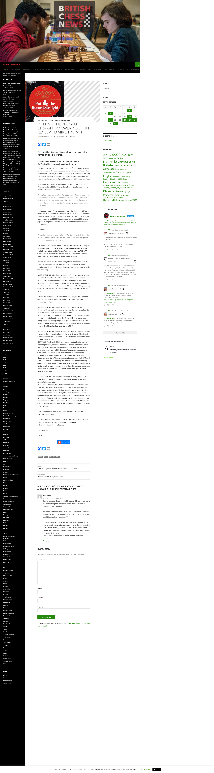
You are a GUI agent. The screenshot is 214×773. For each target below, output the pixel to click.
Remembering (111, 194)
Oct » (135, 126)
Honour (5, 525)
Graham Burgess (8, 509)
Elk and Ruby (7, 466)
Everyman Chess (119, 176)
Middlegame (118, 185)
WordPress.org (7, 683)
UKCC (134, 200)
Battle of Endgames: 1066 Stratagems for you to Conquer (57, 467)
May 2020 (6, 297)
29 (115, 123)
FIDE (4, 491)
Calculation (6, 418)
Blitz (4, 405)
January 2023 (7, 212)
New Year (6, 562)
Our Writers (98, 70)
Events (5, 477)
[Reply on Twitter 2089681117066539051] (105, 326)
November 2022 (8, 217)
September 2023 (8, 204)
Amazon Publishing (9, 381)
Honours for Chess (84, 70)
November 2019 (8, 313)
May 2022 (6, 233)
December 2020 (8, 279)
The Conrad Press (8, 632)
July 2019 (6, 324)
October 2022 (7, 220)
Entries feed (6, 678)
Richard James (7, 610)
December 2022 (8, 214)
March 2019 (7, 335)
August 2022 (7, 225)
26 (135, 120)
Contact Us (58, 70)
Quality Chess (129, 192)
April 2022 (6, 236)
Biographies (16, 70)
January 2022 (7, 244)
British (107, 165)
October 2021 (7, 252)
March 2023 (7, 206)
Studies (116, 197)
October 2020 (7, 284)
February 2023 (7, 209)
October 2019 (7, 316)
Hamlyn (5, 512)
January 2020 (7, 308)
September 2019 (8, 319)
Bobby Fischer (7, 408)
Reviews (124, 194)
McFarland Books (108, 185)
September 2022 (8, 222)
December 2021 (8, 247)
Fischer (128, 176)
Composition (7, 448)
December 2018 (8, 337)
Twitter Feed (135, 70)
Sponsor (5, 621)
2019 (110, 155)
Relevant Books (123, 70)
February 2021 (7, 273)
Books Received (8, 413)
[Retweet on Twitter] (109, 230)
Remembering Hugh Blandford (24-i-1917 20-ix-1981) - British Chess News (12, 140)
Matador (5, 541)
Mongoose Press (8, 554)
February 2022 (7, 241)
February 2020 (7, 305)
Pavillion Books (7, 575)
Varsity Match (7, 658)
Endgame (128, 173)
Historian (6, 520)
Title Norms (6, 637)
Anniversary (6, 384)
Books (132, 161)
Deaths (119, 172)
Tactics (121, 198)
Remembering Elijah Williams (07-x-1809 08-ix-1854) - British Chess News (11, 176)
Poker (5, 583)
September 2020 (8, 287)
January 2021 (7, 276)
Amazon (5, 378)
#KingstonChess (109, 293)
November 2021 (8, 249)
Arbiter (113, 158)
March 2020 (7, 303)
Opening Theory (110, 187)
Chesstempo (107, 140)
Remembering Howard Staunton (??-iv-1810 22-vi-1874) (11, 182)
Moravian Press (7, 557)
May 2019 (6, 329)
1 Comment (72, 136)
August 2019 (7, 321)
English (108, 176)
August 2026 (7, 196)
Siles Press (6, 618)
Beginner (6, 397)
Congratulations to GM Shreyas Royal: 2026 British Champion (11, 112)
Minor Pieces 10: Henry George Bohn (50, 475)
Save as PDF (65, 442)
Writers (5, 664)
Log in (5, 675)
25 (130, 120)
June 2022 (6, 231)
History (108, 182)
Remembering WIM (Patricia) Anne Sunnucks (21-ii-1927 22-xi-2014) (11, 146)
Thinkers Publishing (111, 200)
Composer (108, 168)
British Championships (123, 165)
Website (40, 607)
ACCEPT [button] (156, 769)
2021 (39, 120)
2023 (105, 158)
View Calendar (108, 357)
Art (4, 389)
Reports (5, 605)
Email (40, 598)
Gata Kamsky (7, 504)
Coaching (6, 442)
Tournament (123, 200)
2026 (109, 158)
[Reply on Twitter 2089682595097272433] (105, 305)
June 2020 (6, 295)
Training (129, 200)
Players (5, 581)
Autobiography (7, 392)
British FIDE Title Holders (43, 70)
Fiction (5, 485)
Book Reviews (27, 70)
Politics (5, 586)
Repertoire (6, 602)
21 (110, 120)
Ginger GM (6, 507)
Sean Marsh (112, 233)
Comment (41, 560)
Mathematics (7, 543)
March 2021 (7, 271)
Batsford (5, 394)
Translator (6, 648)
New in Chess (128, 185)
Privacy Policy (110, 70)
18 (130, 117)
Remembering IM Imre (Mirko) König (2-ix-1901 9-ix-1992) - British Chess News (12, 164)
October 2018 (7, 340)
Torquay (5, 640)
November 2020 (8, 281)
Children (5, 434)
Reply (47, 541)
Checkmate (6, 424)
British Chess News (12, 64)
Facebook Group (70, 70)
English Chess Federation (50, 120)
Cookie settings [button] (144, 769)
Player (107, 191)
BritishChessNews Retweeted (119, 230)
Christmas (6, 437)
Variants (5, 656)
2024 (4, 368)
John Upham (60, 136)
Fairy (4, 483)
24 (125, 120)
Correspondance (120, 169)
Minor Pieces (7, 551)
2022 (130, 155)
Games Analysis (7, 499)
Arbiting (5, 386)
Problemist (118, 191)
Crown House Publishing (10, 456)
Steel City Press (7, 624)
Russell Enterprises (108, 198)
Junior (5, 533)
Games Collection (8, 501)
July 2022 (6, 228)
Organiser (121, 188)
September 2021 (8, 255)
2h (120, 289)
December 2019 (8, 311)
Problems (6, 592)
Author (120, 158)
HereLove (6, 517)
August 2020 (7, 289)
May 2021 (6, 265)
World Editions (7, 661)
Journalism (124, 183)
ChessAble (6, 429)
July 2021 (6, 260)
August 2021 (7, 257)
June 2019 (6, 327)
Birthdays (123, 161)
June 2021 (6, 263)
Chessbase (6, 432)
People (128, 187)
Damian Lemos (7, 458)
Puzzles (5, 594)
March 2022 (7, 239)
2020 (116, 155)
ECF (46, 456)
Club (4, 440)
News (5, 565)
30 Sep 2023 (121, 233)
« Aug (105, 126)
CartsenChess (7, 421)
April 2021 (6, 268)
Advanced (6, 376)
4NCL (105, 155)
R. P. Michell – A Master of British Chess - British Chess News (11, 130)
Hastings (123, 179)
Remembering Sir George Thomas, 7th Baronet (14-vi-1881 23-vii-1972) (11, 134)
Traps (5, 650)
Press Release (66, 120)
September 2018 (8, 343)
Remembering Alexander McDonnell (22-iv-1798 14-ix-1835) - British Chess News (12, 153)
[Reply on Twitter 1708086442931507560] (105, 249)
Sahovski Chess (7, 616)
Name (40, 588)
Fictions (5, 488)
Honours (117, 182)
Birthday (5, 402)
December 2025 (8, 198)
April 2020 (6, 300)
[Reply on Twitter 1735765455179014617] (105, 280)
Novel (5, 567)
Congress (6, 450)
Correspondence (109, 173)
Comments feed (7, 680)
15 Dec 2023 (112, 261)
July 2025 (6, 201)
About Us (6, 70)
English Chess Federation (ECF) (119, 258)
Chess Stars (6, 426)
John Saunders (113, 289)
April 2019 (6, 332)
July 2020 (6, 292)
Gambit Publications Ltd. (111, 179)
